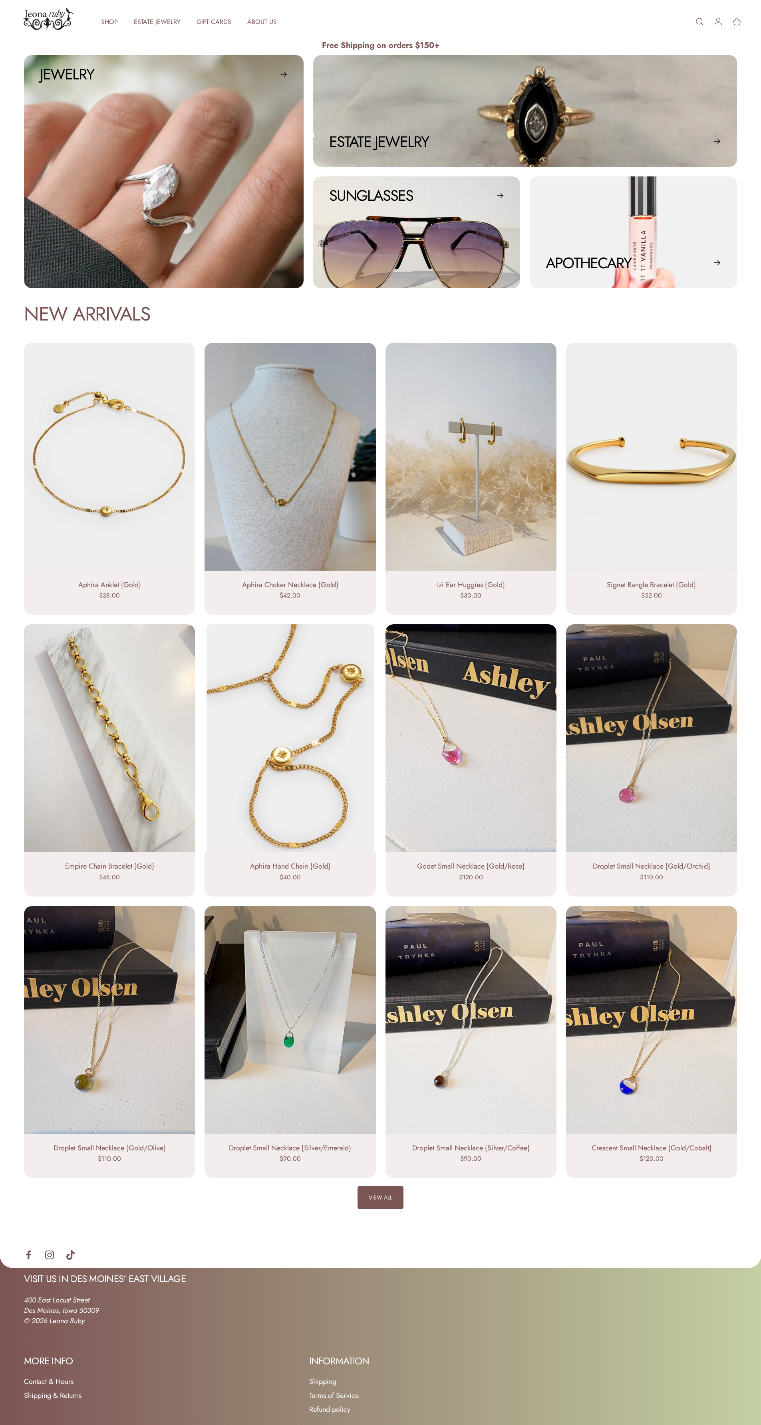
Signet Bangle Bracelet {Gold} (651, 585)
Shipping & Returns (52, 1395)
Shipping (322, 1381)
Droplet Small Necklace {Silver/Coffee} (471, 1148)
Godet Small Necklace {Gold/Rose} (471, 866)
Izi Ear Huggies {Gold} (471, 585)
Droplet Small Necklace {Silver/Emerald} (290, 1148)
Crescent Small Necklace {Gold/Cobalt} (651, 1148)
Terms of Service (334, 1395)
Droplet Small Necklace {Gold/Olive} (110, 1148)
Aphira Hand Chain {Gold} (290, 866)
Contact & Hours (49, 1381)
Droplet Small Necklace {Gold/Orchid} (651, 866)
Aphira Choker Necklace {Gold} (290, 585)
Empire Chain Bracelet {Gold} (109, 866)
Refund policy (329, 1409)
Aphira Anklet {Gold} (109, 585)
